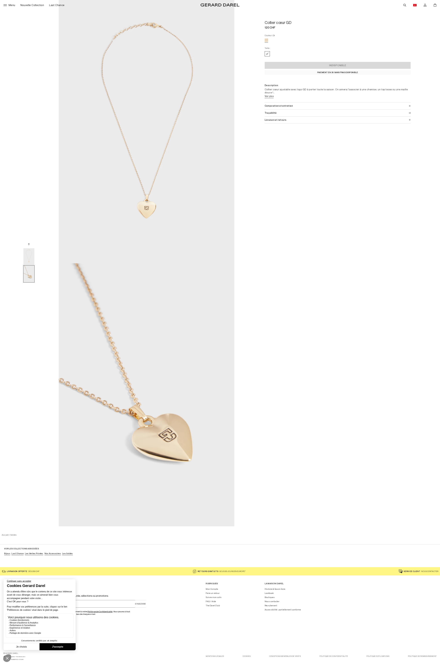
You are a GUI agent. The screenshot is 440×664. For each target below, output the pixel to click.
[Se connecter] (425, 5)
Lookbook (269, 593)
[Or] (266, 40)
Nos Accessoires (53, 553)
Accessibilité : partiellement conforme (283, 610)
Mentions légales (215, 656)
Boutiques (270, 597)
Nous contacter (272, 601)
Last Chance (18, 553)
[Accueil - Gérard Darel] (220, 5)
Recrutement (271, 606)
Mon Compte (212, 589)
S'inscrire (140, 603)
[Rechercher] (404, 5)
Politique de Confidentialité (100, 611)
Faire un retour (212, 593)
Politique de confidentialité (334, 656)
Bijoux (7, 553)
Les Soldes (67, 553)
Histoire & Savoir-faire (275, 589)
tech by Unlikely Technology (14, 656)
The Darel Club (213, 606)
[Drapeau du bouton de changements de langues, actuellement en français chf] (415, 5)
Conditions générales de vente (285, 656)
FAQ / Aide (211, 601)
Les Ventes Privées (34, 553)
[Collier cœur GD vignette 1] (29, 256)
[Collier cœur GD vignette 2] (29, 273)
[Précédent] (29, 244)
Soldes (13, 535)
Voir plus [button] (269, 96)
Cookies (247, 656)
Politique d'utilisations (377, 656)
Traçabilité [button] (271, 113)
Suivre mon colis (214, 597)
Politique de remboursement (422, 656)
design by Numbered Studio (13, 659)
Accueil (5, 535)
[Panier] (435, 5)
